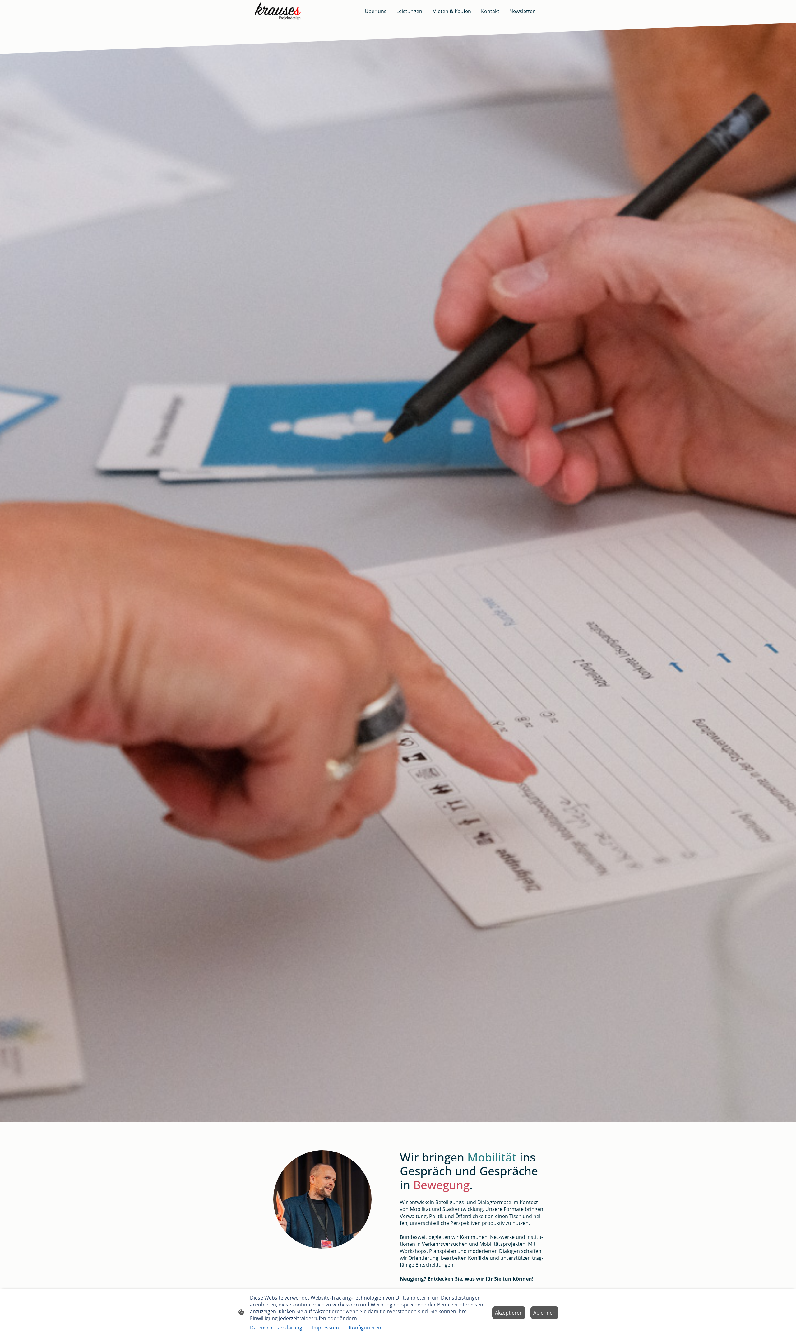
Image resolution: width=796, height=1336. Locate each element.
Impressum (325, 1327)
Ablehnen (544, 1312)
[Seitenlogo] (278, 11)
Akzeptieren (509, 1312)
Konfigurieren (365, 1327)
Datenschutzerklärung (276, 1327)
